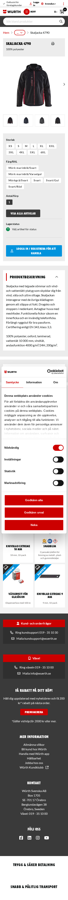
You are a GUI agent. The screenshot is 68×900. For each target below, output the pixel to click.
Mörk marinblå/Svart (22, 167)
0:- (59, 11)
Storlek (10, 139)
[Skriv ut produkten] (52, 43)
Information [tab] (34, 382)
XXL (52, 146)
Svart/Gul (52, 180)
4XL (22, 152)
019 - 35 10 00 (38, 813)
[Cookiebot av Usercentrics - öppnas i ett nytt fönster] (48, 371)
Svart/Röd (15, 186)
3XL (11, 152)
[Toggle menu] (63, 3)
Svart (37, 180)
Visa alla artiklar (23, 213)
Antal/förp (12, 195)
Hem (6, 32)
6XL (43, 152)
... (18, 32)
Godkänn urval (34, 512)
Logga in (36, 4)
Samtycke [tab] (12, 382)
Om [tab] (55, 382)
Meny (33, 11)
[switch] (58, 459)
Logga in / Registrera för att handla (36, 251)
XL (41, 146)
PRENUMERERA (34, 712)
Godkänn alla (34, 500)
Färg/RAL (11, 161)
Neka (34, 525)
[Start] (12, 12)
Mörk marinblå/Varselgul (25, 174)
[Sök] (61, 21)
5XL (32, 152)
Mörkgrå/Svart (18, 180)
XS (10, 146)
